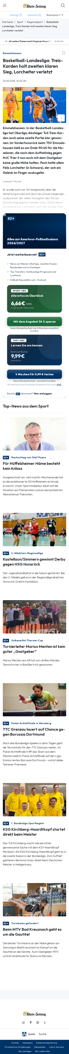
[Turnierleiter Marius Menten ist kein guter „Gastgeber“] (34, 616)
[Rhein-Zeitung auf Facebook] (30, 1022)
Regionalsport (35, 22)
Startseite (7, 22)
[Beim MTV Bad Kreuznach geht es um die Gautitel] (34, 899)
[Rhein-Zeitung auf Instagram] (37, 1022)
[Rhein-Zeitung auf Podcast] (45, 1022)
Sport (20, 22)
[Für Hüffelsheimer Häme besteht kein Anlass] (34, 433)
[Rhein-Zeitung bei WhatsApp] (23, 1022)
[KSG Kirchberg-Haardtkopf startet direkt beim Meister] (34, 799)
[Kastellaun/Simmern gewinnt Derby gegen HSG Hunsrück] (34, 529)
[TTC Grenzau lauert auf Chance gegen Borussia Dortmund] (34, 699)
